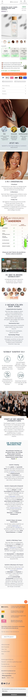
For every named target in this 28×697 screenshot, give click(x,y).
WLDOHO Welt (5, 651)
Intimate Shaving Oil (15, 507)
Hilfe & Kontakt (5, 644)
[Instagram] (7, 683)
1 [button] (12, 417)
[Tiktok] (9, 683)
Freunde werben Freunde (8, 666)
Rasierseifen (12, 496)
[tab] (14, 85)
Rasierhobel (15, 525)
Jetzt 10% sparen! (8, 636)
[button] (11, 11)
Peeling (12, 472)
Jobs (2, 653)
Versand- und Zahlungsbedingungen (11, 661)
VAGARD (17, 527)
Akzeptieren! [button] (14, 694)
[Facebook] (2, 683)
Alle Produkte (5, 647)
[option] (14, 26)
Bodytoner (13, 547)
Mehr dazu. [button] (5, 691)
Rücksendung (5, 664)
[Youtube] (4, 683)
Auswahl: (3, 46)
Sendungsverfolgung (7, 659)
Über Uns (4, 649)
